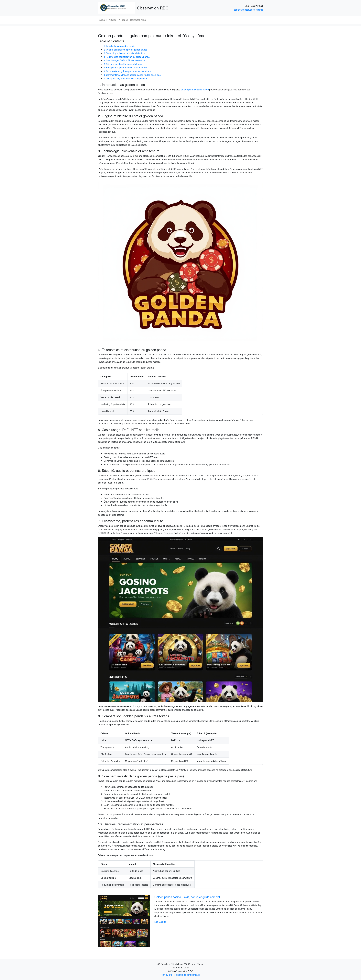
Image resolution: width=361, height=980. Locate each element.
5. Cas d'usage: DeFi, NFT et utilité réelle (124, 60)
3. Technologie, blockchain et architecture (124, 53)
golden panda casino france (195, 89)
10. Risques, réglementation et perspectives (125, 78)
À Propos (123, 19)
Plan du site (166, 974)
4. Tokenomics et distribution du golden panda (127, 56)
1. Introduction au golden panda (119, 46)
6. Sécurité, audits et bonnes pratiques (123, 64)
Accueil (103, 19)
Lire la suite (160, 921)
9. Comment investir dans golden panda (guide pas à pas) (132, 74)
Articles (112, 19)
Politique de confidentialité (187, 974)
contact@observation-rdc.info (248, 9)
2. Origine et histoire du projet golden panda (125, 49)
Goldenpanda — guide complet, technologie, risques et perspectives (197, 897)
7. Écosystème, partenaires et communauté (125, 67)
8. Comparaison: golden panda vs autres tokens (127, 71)
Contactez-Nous (138, 19)
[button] (110, 921)
